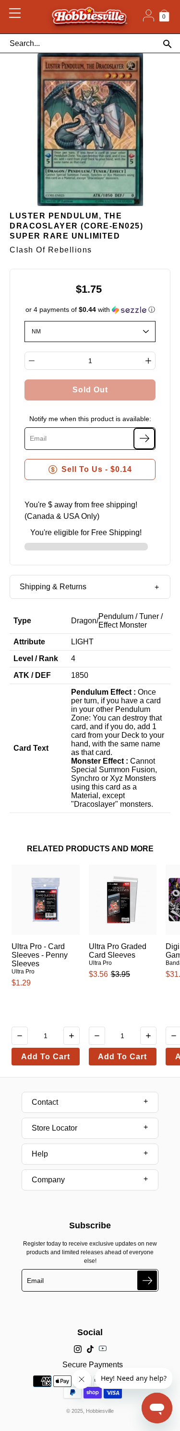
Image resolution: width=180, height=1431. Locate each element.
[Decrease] (31, 361)
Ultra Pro (23, 971)
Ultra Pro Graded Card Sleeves (117, 950)
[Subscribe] (144, 438)
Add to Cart (45, 1057)
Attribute (29, 642)
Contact (45, 1102)
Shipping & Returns (53, 587)
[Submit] (147, 1280)
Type (22, 621)
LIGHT (82, 642)
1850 (79, 675)
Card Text (30, 748)
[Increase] (148, 361)
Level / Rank (35, 658)
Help (40, 1154)
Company (48, 1180)
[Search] (167, 44)
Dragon (83, 621)
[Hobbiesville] (89, 17)
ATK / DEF (32, 675)
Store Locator (54, 1128)
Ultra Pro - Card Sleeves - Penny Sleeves (40, 955)
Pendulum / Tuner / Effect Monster (130, 620)
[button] (90, 309)
